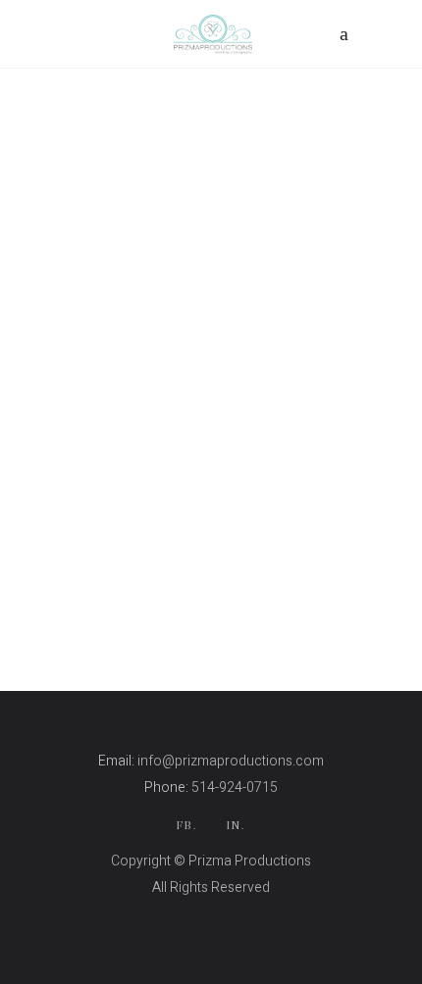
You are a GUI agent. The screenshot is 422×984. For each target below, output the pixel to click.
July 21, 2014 (200, 503)
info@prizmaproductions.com (230, 761)
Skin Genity (211, 914)
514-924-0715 (234, 787)
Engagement (104, 503)
